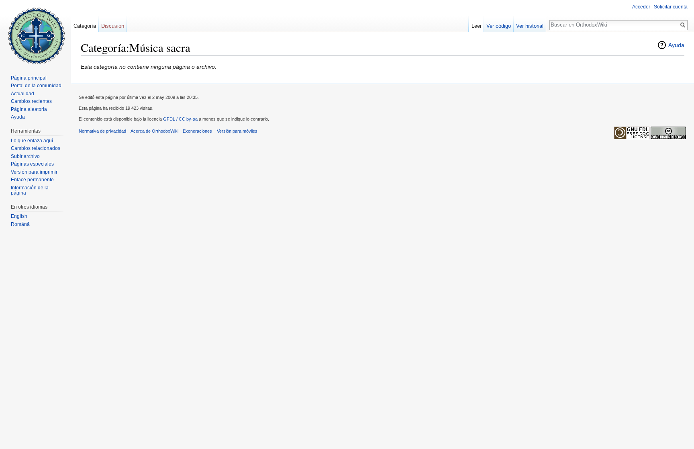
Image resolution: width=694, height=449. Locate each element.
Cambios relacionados (35, 148)
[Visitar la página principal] (35, 32)
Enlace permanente (32, 179)
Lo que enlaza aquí (32, 141)
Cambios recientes (31, 101)
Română (20, 224)
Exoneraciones (197, 131)
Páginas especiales (32, 164)
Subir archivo (25, 156)
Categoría (84, 26)
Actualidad (22, 93)
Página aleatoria (29, 109)
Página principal (29, 78)
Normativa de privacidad (102, 131)
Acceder (641, 7)
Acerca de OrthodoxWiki (154, 131)
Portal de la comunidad (36, 85)
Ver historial (529, 26)
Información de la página (30, 190)
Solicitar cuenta (671, 7)
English (19, 216)
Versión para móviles (237, 131)
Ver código (498, 26)
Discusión (112, 26)
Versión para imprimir (34, 172)
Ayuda (676, 45)
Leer (477, 26)
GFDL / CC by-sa (180, 119)
